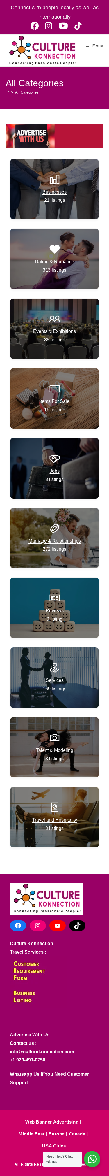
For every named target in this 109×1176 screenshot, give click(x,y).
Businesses (54, 191)
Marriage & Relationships (54, 540)
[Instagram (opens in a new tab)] (49, 26)
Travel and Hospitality (54, 819)
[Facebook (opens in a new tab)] (34, 26)
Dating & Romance (54, 261)
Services (55, 680)
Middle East (31, 1133)
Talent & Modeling (54, 750)
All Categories (27, 92)
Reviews (55, 610)
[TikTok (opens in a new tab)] (76, 26)
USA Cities (54, 1145)
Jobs (55, 470)
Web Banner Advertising (51, 1121)
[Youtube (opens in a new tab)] (63, 26)
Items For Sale (54, 401)
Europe (57, 1133)
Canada (77, 1133)
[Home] (7, 92)
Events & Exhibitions (54, 331)
